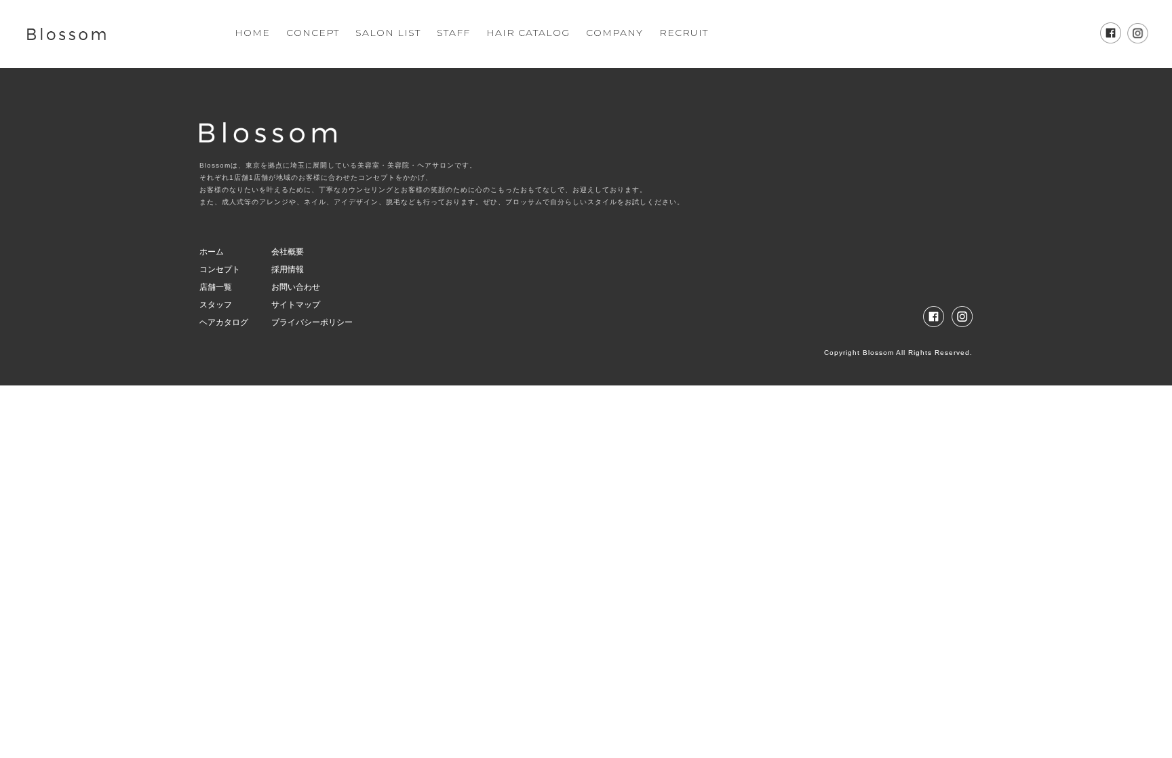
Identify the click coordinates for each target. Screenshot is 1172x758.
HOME (252, 32)
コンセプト (219, 269)
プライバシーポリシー (312, 322)
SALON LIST (388, 32)
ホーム (211, 252)
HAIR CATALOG (528, 32)
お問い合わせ (295, 287)
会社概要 (287, 252)
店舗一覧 (215, 287)
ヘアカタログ (223, 322)
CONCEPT (312, 32)
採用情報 (287, 269)
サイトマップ (295, 304)
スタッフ (215, 304)
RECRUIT (683, 32)
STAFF (453, 32)
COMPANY (614, 32)
